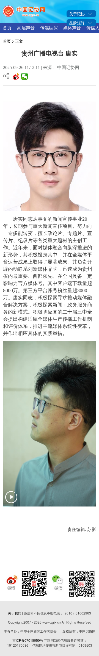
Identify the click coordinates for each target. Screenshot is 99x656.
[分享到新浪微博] (16, 76)
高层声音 (26, 27)
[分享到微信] (24, 76)
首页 (7, 27)
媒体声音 (72, 27)
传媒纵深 (49, 27)
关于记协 (77, 13)
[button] (11, 500)
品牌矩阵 (77, 23)
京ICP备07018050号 (27, 640)
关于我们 (14, 613)
